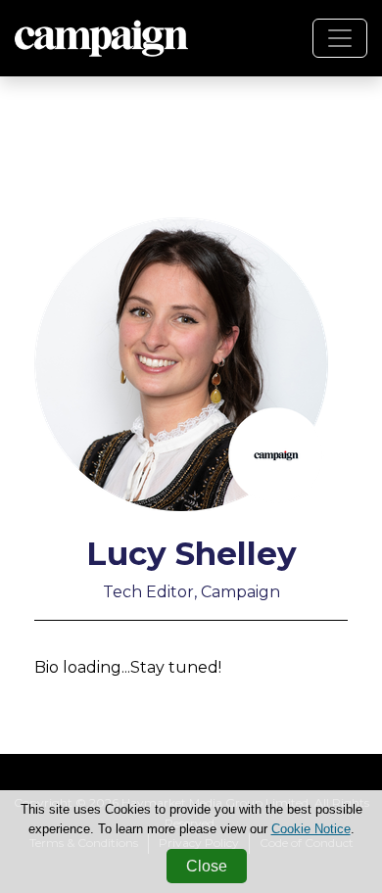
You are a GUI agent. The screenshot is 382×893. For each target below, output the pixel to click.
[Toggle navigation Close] (339, 38)
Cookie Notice (311, 829)
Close (206, 866)
